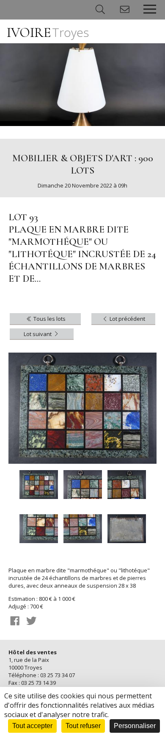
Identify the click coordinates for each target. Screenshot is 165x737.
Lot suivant (38, 334)
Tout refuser (83, 725)
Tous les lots (49, 318)
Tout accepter (32, 725)
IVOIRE (48, 32)
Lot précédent (126, 318)
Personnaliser (135, 725)
